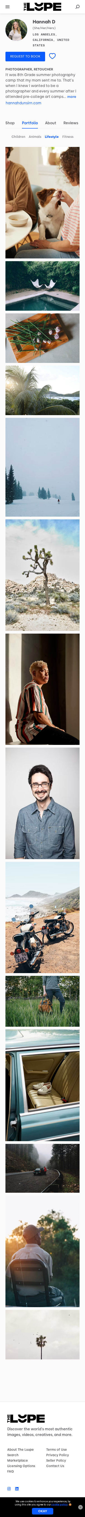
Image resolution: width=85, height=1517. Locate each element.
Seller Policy (56, 1460)
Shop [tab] (10, 123)
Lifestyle (52, 137)
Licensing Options (21, 1466)
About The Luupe (20, 1450)
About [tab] (50, 123)
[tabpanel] (42, 745)
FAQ (10, 1471)
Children (18, 137)
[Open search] (77, 7)
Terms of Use (56, 1450)
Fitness (67, 137)
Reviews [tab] (70, 123)
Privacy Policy (57, 1455)
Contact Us (55, 1466)
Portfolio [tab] (30, 123)
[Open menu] (7, 7)
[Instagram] (10, 1488)
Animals (35, 137)
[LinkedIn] (16, 1488)
